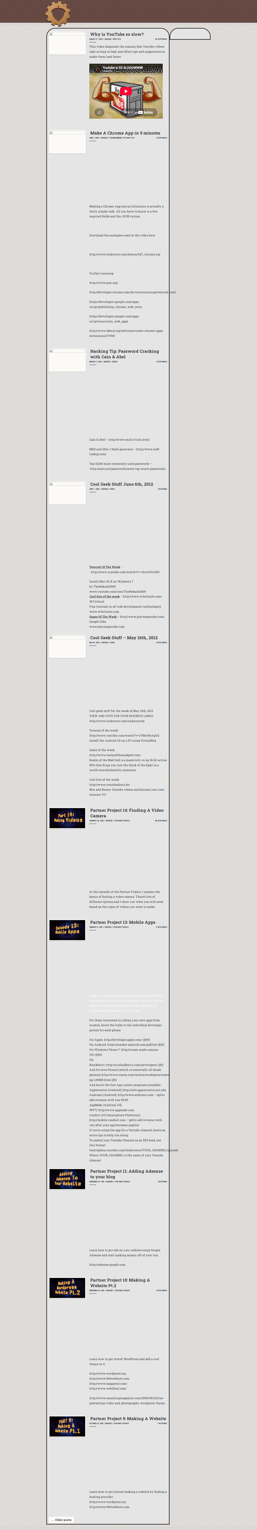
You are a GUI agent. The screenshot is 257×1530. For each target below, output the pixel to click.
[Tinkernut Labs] (58, 14)
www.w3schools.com (104, 611)
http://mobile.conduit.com (107, 1120)
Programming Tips (118, 137)
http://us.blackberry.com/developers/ (132, 1065)
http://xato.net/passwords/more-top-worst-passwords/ (128, 469)
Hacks (114, 361)
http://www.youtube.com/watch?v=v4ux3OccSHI (125, 572)
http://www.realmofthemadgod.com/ (115, 755)
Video (112, 489)
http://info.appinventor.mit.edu (144, 1090)
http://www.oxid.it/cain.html (129, 439)
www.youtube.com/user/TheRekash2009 (117, 591)
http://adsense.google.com (107, 1264)
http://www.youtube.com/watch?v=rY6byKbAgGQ (124, 735)
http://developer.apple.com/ (123, 1040)
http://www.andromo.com (136, 1095)
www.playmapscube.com (107, 626)
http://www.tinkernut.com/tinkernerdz (117, 721)
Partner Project (122, 820)
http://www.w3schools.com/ (142, 596)
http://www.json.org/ (103, 283)
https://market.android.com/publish (132, 1044)
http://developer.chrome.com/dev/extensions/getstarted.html (132, 292)
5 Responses (161, 927)
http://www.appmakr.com (116, 1110)
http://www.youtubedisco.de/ (109, 784)
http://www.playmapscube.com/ (142, 616)
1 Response (162, 489)
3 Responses (161, 642)
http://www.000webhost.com (109, 1507)
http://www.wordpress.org (107, 1502)
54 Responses (161, 39)
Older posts (62, 1520)
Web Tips (117, 39)
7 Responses (161, 361)
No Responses (161, 820)
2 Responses (161, 137)
